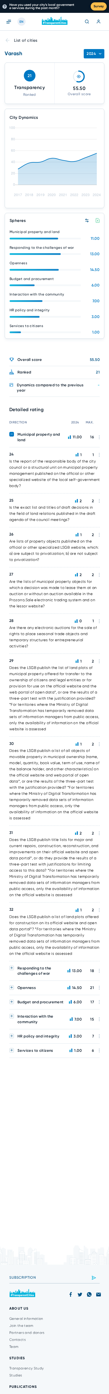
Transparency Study (26, 1368)
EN (21, 22)
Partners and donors (26, 1333)
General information (26, 1319)
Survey (99, 6)
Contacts (17, 1340)
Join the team (21, 1326)
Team (13, 1347)
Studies (15, 1375)
